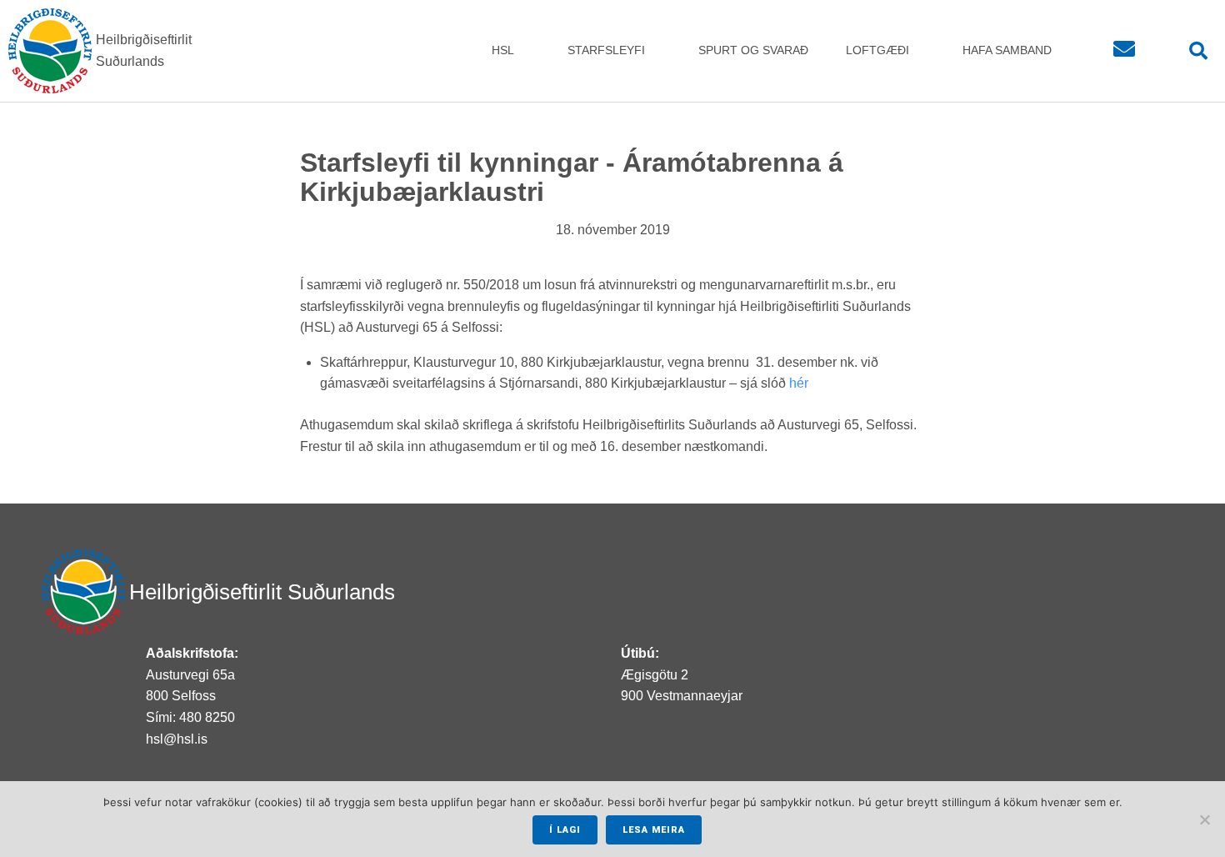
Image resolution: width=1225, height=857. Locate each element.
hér (798, 383)
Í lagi (565, 829)
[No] (1204, 819)
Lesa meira (653, 829)
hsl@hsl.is (177, 739)
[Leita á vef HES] (1194, 51)
